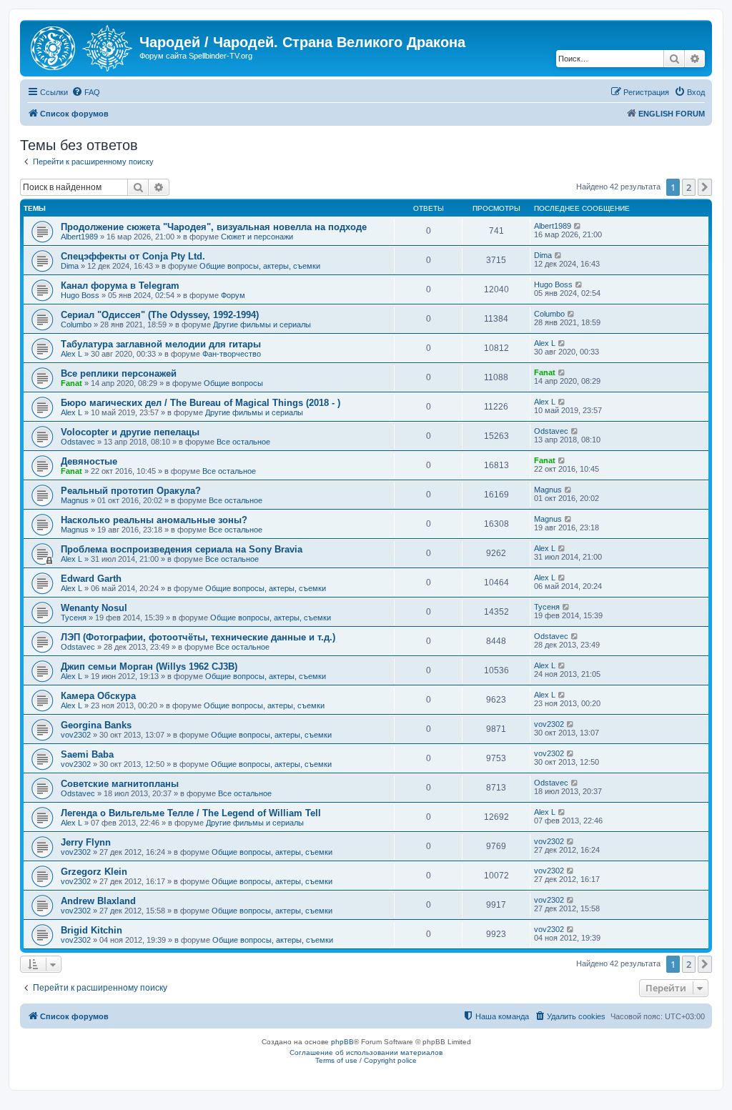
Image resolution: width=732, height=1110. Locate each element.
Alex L (71, 354)
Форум (233, 295)
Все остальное (243, 441)
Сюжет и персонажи (257, 236)
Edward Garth (91, 578)
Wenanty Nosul (94, 608)
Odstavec (78, 441)
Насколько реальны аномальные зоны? (154, 520)
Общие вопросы (233, 383)
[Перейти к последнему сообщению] (578, 226)
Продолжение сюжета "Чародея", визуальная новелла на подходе (214, 227)
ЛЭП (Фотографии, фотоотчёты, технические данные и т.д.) (198, 637)
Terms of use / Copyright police (366, 1060)
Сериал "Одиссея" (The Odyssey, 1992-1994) (160, 314)
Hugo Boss (80, 295)
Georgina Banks (96, 725)
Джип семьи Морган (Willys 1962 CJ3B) (149, 666)
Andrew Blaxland (98, 901)
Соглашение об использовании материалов (366, 1052)
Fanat (71, 383)
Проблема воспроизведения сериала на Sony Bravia (181, 549)
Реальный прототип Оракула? (131, 490)
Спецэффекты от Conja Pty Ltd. (133, 256)
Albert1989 (79, 236)
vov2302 (76, 734)
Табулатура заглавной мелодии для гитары (161, 344)
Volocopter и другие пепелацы (130, 432)
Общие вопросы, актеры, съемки (259, 266)
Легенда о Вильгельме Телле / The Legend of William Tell (191, 813)
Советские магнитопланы (120, 783)
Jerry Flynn (86, 842)
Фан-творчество (231, 354)
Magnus (75, 500)
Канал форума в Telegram (120, 285)
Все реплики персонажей (119, 373)
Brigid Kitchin (91, 930)
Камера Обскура (98, 695)
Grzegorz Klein (94, 871)
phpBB (342, 1042)
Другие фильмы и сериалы (262, 324)
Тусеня (73, 617)
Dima (70, 266)
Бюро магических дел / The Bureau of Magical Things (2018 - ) (200, 402)
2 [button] (688, 187)
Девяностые (89, 461)
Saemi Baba (87, 754)
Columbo (76, 324)
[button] (705, 187)
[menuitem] (85, 92)
